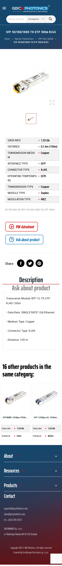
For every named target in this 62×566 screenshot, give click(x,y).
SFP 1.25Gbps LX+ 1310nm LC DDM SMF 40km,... (47, 417)
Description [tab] (31, 281)
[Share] (20, 263)
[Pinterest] (39, 263)
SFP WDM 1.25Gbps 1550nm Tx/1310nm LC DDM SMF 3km (15, 417)
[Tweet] (30, 263)
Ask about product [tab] (31, 289)
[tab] (24, 239)
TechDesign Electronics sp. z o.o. (36, 552)
